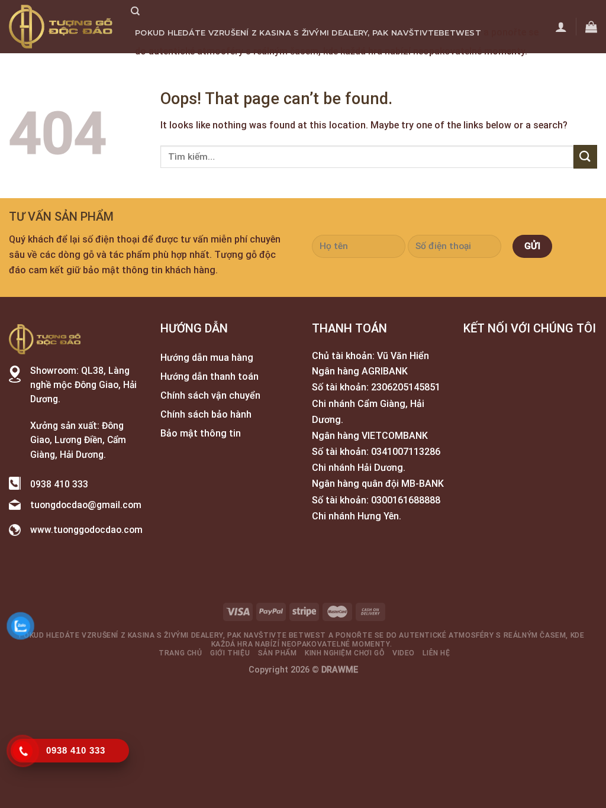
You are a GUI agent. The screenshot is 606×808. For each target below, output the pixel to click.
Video (420, 69)
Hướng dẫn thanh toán (209, 376)
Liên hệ (457, 69)
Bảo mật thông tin (200, 433)
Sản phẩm (272, 69)
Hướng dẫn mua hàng (206, 357)
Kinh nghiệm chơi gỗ (351, 69)
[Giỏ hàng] (591, 27)
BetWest (460, 32)
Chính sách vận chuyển (210, 395)
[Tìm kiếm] (135, 11)
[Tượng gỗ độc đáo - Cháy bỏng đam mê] (61, 26)
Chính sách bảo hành (206, 414)
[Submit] (585, 156)
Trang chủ (160, 69)
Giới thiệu (217, 69)
